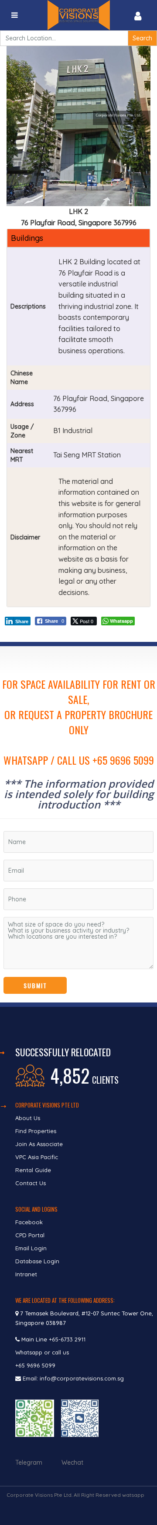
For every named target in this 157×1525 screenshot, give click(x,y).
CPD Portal (29, 1235)
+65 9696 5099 (35, 1365)
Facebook (29, 1222)
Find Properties (35, 1130)
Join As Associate (39, 1143)
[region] (78, 824)
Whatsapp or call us (43, 1352)
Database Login (37, 1261)
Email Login (31, 1248)
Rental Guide (33, 1170)
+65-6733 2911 (67, 1339)
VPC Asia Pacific (36, 1157)
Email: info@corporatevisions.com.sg (73, 1378)
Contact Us (31, 1183)
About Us (27, 1117)
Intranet (26, 1274)
